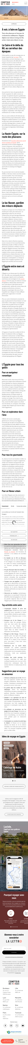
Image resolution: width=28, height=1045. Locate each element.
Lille (16, 988)
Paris (4, 1013)
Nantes (5, 1005)
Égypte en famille (9, 552)
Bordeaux (6, 988)
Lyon (4, 998)
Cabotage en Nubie (14, 768)
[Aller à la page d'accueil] (6, 3)
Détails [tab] (12, 506)
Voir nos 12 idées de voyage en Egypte (14, 786)
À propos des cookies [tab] (21, 506)
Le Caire (16, 57)
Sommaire (14, 23)
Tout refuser (14, 539)
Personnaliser (13, 535)
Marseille (18, 998)
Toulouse (18, 1013)
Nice (16, 1005)
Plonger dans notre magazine (14, 814)
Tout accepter (14, 531)
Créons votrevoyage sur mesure (7, 1041)
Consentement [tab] (5, 506)
